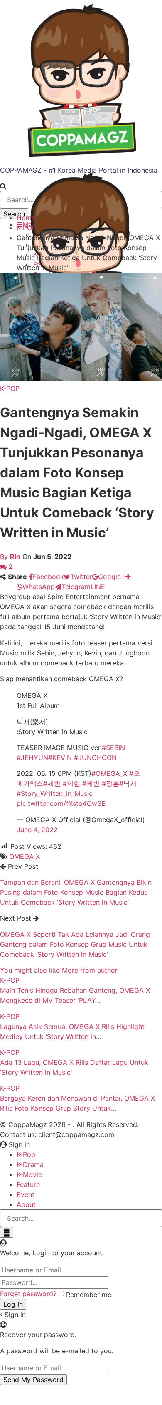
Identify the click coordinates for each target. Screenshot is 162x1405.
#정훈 (110, 783)
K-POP (10, 388)
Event (25, 1194)
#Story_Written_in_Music (55, 793)
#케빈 (91, 783)
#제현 (71, 783)
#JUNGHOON (95, 757)
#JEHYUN (32, 757)
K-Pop (26, 1154)
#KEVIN (60, 757)
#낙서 (128, 783)
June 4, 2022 (37, 829)
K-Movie (29, 1174)
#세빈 (52, 783)
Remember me (88, 1294)
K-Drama (30, 1164)
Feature (28, 1184)
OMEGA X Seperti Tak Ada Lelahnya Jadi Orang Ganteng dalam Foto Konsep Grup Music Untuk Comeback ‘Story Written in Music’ (75, 944)
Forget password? (28, 1294)
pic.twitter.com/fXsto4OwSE (61, 803)
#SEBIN (113, 747)
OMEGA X (24, 856)
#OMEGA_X (109, 773)
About (26, 1204)
